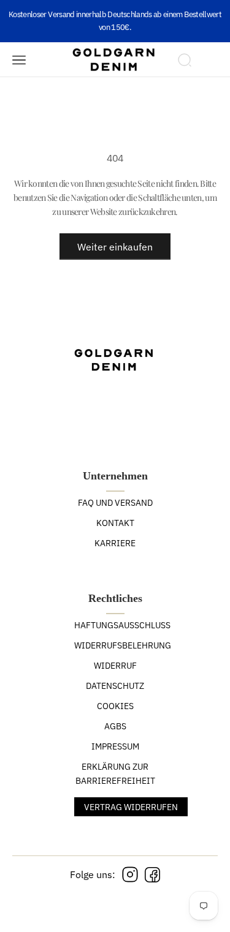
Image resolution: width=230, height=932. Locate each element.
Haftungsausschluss (122, 625)
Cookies (115, 706)
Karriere (115, 543)
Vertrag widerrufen (131, 807)
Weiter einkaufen (115, 247)
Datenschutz (115, 685)
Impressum (115, 746)
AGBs (115, 726)
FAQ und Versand (115, 502)
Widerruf (115, 665)
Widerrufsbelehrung (122, 645)
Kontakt (115, 522)
